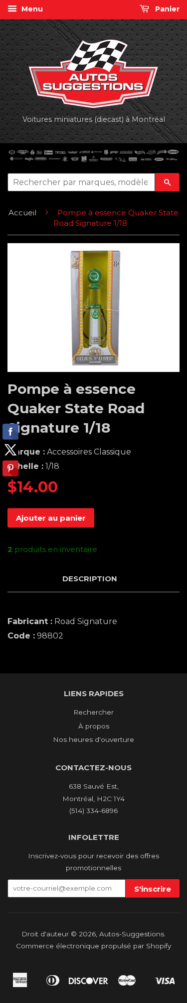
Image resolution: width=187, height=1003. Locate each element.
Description (89, 578)
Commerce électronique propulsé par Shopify (93, 946)
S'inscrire (152, 889)
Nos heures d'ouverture (93, 739)
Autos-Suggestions (131, 934)
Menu (31, 8)
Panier (166, 8)
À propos (93, 726)
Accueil (22, 212)
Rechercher (93, 712)
